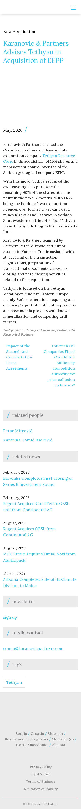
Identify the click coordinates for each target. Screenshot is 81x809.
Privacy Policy (41, 767)
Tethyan (14, 682)
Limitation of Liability (41, 789)
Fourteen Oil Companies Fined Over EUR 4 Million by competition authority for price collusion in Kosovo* (59, 365)
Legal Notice (40, 774)
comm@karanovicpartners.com (33, 648)
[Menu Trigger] (73, 7)
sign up (10, 617)
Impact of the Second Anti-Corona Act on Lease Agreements (19, 357)
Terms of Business (40, 781)
